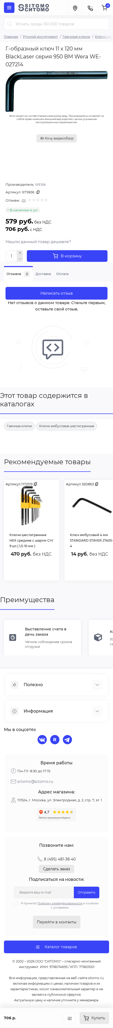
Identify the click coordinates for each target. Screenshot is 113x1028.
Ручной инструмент (40, 36)
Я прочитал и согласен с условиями (60, 905)
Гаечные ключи (76, 36)
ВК (43, 740)
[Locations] (75, 7)
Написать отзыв (56, 293)
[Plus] (20, 253)
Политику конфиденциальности (60, 903)
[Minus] (20, 259)
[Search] (10, 24)
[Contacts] (90, 7)
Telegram (68, 740)
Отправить (86, 892)
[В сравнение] (70, 1018)
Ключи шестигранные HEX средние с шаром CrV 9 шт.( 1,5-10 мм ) (31, 540)
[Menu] (9, 7)
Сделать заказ (56, 869)
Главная (11, 36)
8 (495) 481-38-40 (60, 859)
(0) (24, 200)
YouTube (55, 740)
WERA (40, 184)
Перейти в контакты (56, 922)
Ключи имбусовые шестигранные (66, 426)
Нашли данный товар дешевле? (38, 241)
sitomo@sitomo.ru (35, 781)
